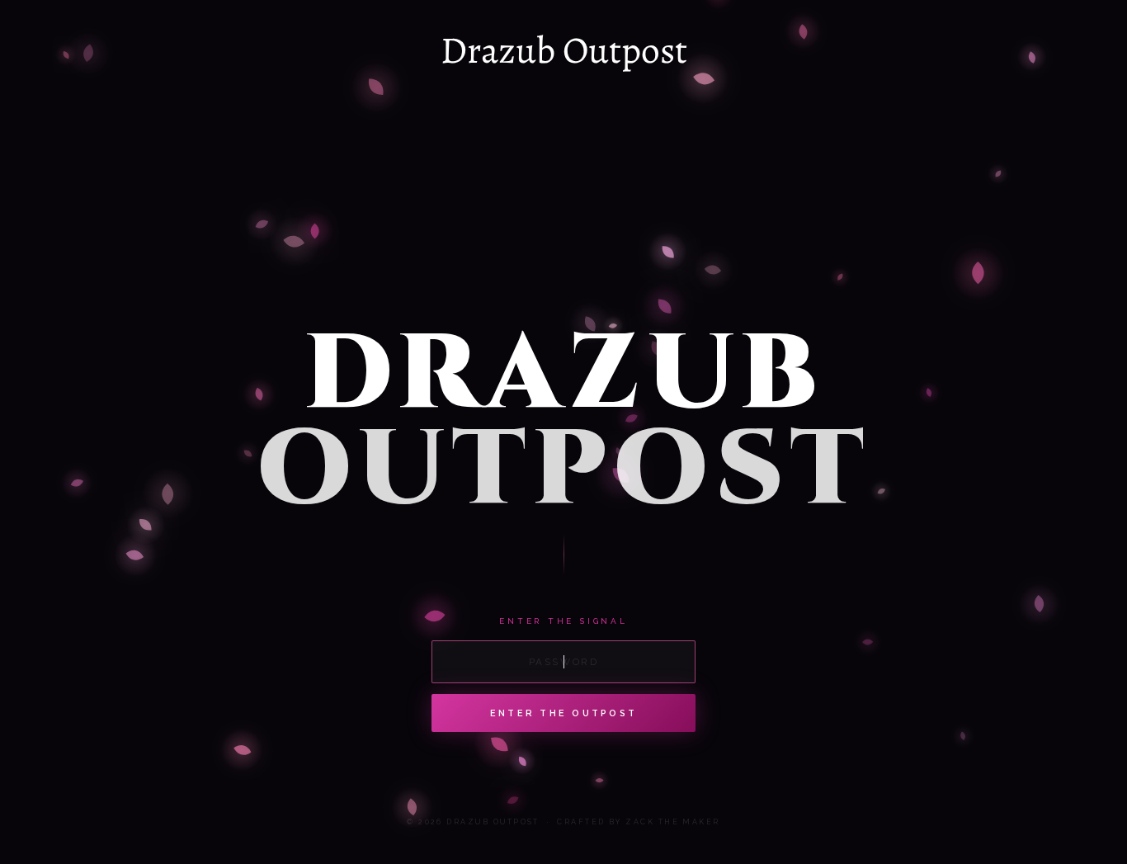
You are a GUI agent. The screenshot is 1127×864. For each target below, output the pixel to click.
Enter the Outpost (564, 713)
